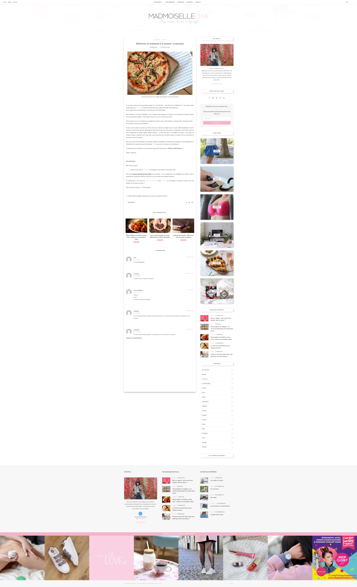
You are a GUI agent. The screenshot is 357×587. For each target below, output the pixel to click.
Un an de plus (214, 489)
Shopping (204, 433)
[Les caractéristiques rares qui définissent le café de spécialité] (160, 226)
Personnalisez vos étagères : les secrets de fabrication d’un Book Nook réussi (222, 329)
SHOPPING (189, 2)
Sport (203, 438)
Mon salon (213, 497)
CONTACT (198, 2)
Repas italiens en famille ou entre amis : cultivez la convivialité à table (136, 237)
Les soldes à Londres (216, 480)
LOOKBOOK (180, 2)
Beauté (204, 374)
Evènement (205, 401)
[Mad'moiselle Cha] (178, 17)
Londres (204, 419)
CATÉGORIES (157, 2)
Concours (156, 39)
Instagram (154, 180)
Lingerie (204, 415)
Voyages (204, 442)
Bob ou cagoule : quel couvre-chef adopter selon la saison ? (221, 319)
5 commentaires (165, 47)
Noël (203, 429)
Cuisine (164, 39)
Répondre (190, 257)
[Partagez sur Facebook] (186, 202)
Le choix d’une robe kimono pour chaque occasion (220, 346)
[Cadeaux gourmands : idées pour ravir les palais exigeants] (183, 226)
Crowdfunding (206, 383)
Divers (204, 397)
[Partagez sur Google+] (192, 202)
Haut (231, 583)
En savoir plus (217, 83)
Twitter (163, 180)
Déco (212, 324)
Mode (212, 315)
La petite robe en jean (216, 514)
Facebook (148, 180)
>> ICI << (145, 170)
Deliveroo (138, 107)
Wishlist (204, 447)
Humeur (204, 410)
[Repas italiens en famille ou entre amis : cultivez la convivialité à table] (136, 226)
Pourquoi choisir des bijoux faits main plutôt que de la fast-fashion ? (222, 355)
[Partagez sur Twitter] (189, 202)
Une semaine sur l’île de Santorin (220, 506)
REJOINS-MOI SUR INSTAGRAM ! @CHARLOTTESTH (178, 534)
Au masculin (205, 370)
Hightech (204, 406)
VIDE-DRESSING (169, 2)
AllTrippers (141, 518)
